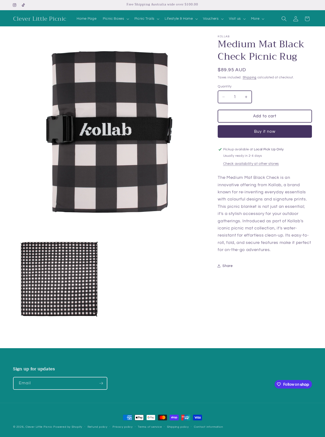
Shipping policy (178, 426)
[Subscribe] (101, 383)
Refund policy (98, 426)
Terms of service (150, 426)
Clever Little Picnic (39, 426)
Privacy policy (123, 426)
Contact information (208, 426)
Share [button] (227, 266)
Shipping (249, 77)
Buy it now (265, 131)
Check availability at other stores (251, 164)
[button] (115, 18)
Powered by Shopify (67, 426)
